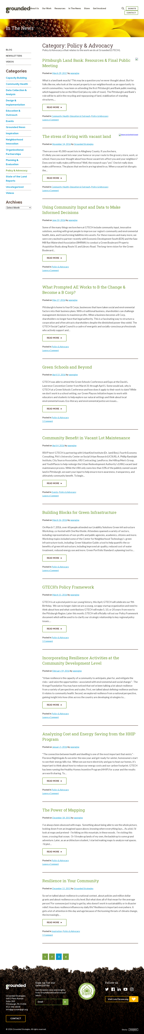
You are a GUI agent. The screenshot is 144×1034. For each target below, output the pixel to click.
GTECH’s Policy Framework (68, 587)
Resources (60, 8)
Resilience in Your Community (70, 880)
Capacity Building (16, 77)
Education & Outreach (80, 116)
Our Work (46, 8)
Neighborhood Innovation (14, 141)
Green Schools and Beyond (67, 367)
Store (87, 8)
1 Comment (47, 421)
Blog (9, 50)
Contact (131, 13)
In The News (74, 8)
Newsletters (14, 56)
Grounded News (15, 127)
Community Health (60, 116)
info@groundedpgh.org (17, 1009)
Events (55, 492)
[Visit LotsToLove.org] (121, 999)
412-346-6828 (13, 1006)
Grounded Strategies (84, 144)
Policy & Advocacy (99, 116)
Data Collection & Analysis (16, 92)
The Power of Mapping (63, 810)
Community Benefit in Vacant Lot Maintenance (86, 437)
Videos (10, 61)
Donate (132, 8)
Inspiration (57, 931)
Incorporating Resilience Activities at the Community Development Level (80, 660)
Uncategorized (15, 187)
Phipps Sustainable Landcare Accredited (86, 991)
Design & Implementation (15, 102)
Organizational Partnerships (14, 151)
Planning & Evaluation (12, 162)
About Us (34, 8)
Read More (53, 107)
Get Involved (99, 8)
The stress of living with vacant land (76, 136)
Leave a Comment (50, 119)
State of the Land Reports (16, 178)
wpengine (74, 73)
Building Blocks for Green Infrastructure (79, 512)
